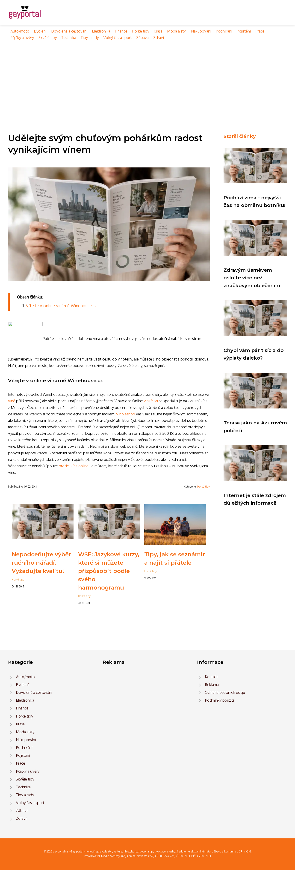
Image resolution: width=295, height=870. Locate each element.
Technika (68, 38)
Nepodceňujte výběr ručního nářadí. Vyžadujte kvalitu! (41, 562)
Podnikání (224, 31)
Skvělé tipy (47, 38)
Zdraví (158, 38)
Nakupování (201, 31)
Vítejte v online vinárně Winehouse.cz (61, 306)
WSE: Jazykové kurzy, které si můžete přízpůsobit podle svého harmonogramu (108, 571)
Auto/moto (19, 31)
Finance (121, 31)
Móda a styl (176, 31)
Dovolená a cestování (69, 31)
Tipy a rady (90, 38)
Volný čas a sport (117, 38)
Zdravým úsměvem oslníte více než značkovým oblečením (252, 277)
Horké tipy (140, 31)
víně (11, 401)
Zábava (142, 38)
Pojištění (244, 31)
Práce (260, 31)
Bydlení (40, 31)
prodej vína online (73, 466)
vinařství (151, 401)
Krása (158, 31)
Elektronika (101, 31)
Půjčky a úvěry (22, 38)
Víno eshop (125, 414)
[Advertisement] (147, 76)
